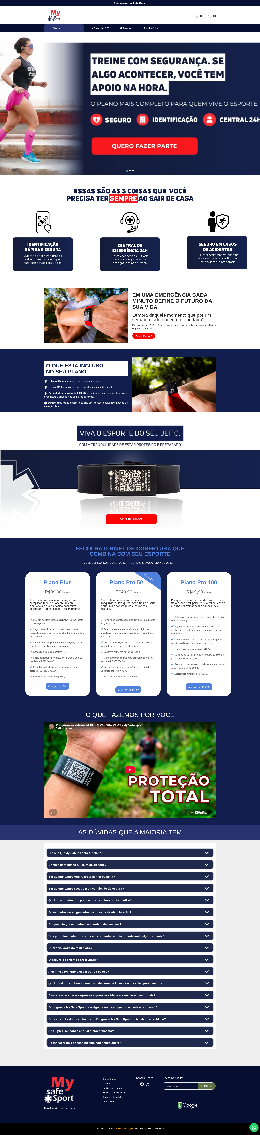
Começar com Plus (57, 686)
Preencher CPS (101, 28)
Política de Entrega (112, 1088)
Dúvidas (126, 28)
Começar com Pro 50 (128, 690)
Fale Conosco (110, 1101)
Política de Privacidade (114, 1092)
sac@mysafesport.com (63, 1108)
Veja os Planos (143, 336)
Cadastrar (207, 1086)
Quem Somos (109, 1079)
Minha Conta (151, 28)
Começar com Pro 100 (199, 687)
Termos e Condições (113, 1097)
